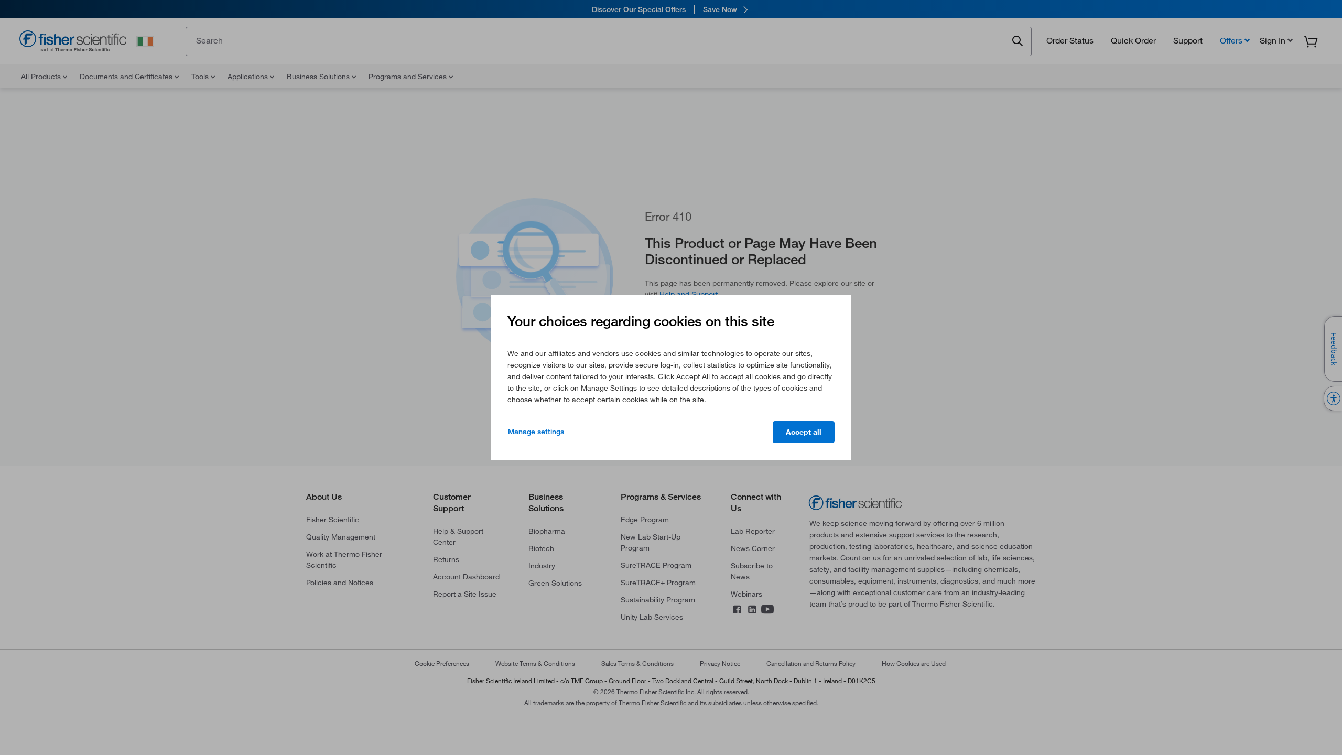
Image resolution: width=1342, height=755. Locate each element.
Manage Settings (536, 431)
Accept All (803, 432)
